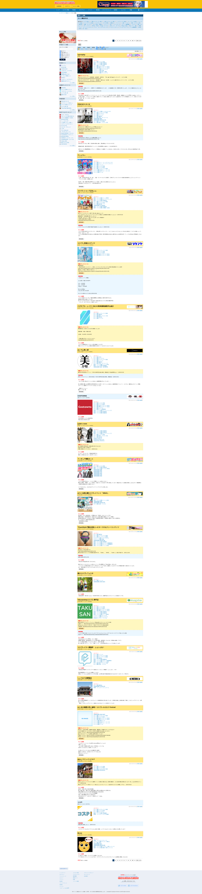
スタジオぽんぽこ (65, 130)
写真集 (74, 10)
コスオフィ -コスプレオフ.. (67, 79)
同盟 (131, 10)
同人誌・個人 (124, 25)
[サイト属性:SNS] (97, 357)
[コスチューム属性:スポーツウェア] (101, 538)
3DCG (93, 25)
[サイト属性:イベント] (98, 115)
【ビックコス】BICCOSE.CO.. (67, 116)
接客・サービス (87, 24)
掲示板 (98, 10)
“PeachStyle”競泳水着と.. (66, 108)
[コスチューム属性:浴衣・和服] (100, 71)
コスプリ (134, 24)
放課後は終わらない (65, 74)
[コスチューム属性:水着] (99, 70)
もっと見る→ (73, 82)
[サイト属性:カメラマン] (99, 113)
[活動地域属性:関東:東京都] (99, 540)
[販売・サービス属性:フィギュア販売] (102, 468)
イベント (90, 10)
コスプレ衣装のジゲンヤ (66, 89)
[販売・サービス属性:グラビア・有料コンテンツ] (104, 846)
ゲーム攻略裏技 (133, 27)
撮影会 (111, 23)
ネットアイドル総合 (132, 21)
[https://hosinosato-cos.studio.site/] (135, 575)
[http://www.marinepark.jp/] (84, 777)
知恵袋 (115, 10)
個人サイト (63, 51)
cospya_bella (64, 141)
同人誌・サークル (104, 25)
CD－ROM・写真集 (97, 24)
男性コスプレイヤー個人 (97, 21)
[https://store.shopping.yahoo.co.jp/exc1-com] (135, 245)
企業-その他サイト (65, 57)
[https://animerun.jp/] (84, 173)
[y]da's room (63, 94)
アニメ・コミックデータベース (100, 27)
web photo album (65, 136)
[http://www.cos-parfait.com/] (135, 192)
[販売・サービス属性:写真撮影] (100, 365)
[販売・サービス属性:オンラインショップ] (102, 199)
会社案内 (86, 876)
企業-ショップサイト (65, 54)
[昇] (84, 48)
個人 (99, 47)
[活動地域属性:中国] (98, 474)
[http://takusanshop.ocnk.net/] (135, 601)
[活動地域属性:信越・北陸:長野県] (101, 367)
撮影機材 (75, 876)
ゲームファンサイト (113, 27)
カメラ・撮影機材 (125, 24)
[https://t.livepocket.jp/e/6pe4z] (84, 725)
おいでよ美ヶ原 (64, 92)
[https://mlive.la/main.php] (84, 851)
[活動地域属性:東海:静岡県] (99, 770)
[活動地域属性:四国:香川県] (99, 502)
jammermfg (63, 67)
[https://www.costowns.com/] (135, 397)
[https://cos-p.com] (84, 820)
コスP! (62, 128)
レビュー (61, 877)
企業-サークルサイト (65, 55)
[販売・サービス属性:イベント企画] (101, 364)
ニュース (123, 10)
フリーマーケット (106, 10)
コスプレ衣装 (105, 23)
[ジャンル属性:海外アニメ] (99, 720)
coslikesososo (64, 68)
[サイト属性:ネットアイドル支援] (101, 536)
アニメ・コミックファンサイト (85, 27)
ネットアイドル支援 (88, 23)
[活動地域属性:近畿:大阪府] (99, 581)
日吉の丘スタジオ (65, 101)
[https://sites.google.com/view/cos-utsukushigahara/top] (135, 351)
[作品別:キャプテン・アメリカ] (100, 618)
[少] (94, 48)
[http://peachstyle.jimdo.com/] (135, 529)
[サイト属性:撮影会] (98, 116)
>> (134, 40)
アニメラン (63, 65)
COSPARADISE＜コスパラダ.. (67, 139)
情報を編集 (139, 59)
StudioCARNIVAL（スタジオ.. (67, 133)
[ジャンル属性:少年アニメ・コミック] (102, 171)
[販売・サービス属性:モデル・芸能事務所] (102, 660)
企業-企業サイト (64, 52)
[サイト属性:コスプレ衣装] (99, 61)
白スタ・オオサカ (65, 114)
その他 (139, 27)
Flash (97, 25)
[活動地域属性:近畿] (98, 469)
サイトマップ (87, 874)
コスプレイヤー (76, 874)
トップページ (62, 13)
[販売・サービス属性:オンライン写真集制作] (103, 543)
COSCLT (63, 77)
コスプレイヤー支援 (121, 21)
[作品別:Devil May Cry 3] (99, 439)
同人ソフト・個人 (133, 25)
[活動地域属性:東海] (98, 475)
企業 (102, 47)
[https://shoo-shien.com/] (135, 679)
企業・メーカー (125, 23)
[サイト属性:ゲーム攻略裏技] (100, 409)
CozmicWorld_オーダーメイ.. (67, 134)
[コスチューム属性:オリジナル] (100, 615)
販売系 (80, 24)
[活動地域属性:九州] (98, 472)
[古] (80, 48)
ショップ (106, 47)
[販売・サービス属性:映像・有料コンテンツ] (103, 847)
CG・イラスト (87, 25)
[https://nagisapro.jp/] (135, 308)
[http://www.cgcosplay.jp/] (135, 56)
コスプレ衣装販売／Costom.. (67, 117)
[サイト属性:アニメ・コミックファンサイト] (103, 163)
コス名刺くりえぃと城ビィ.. (67, 122)
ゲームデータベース (124, 27)
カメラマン (97, 23)
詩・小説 (85, 28)
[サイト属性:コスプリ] (98, 408)
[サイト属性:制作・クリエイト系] (101, 122)
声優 (140, 25)
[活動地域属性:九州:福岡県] (99, 205)
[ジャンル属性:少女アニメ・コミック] (102, 169)
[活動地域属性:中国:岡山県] (99, 686)
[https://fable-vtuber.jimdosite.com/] (135, 649)
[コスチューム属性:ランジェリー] (101, 72)
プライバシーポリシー (89, 872)
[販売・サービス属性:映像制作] (100, 659)
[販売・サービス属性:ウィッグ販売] (101, 198)
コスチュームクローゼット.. (67, 124)
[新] (88, 48)
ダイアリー (82, 10)
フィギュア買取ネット (66, 75)
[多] (92, 48)
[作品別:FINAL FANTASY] (99, 440)
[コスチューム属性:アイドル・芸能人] (102, 841)
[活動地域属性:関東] (98, 118)
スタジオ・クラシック (66, 127)
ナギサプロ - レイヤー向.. (66, 70)
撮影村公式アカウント (66, 81)
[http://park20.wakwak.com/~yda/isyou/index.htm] (135, 425)
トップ (57, 10)
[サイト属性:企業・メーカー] (100, 504)
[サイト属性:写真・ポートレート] (101, 117)
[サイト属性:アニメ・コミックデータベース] (103, 162)
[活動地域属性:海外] (98, 844)
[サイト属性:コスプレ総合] (99, 65)
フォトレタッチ (116, 24)
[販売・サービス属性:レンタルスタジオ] (102, 111)
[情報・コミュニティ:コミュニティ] (101, 687)
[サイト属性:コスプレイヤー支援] (101, 112)
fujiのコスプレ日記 (65, 142)
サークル (99, 49)
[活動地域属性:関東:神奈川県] (100, 120)
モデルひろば (64, 125)
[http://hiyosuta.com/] (84, 122)
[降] (83, 48)
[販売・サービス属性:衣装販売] (100, 64)
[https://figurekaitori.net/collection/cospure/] (135, 460)
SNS (80, 28)
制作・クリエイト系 (135, 23)
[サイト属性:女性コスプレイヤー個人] (102, 66)
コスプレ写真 (65, 10)
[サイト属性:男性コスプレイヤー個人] (102, 68)
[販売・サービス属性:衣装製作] (100, 63)
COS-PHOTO (64, 144)
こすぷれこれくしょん (66, 131)
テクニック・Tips (107, 24)
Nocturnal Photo (64, 119)
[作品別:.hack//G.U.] (98, 438)
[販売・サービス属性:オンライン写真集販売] (103, 544)
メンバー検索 (76, 881)
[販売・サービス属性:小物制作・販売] (102, 207)
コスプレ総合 (86, 21)
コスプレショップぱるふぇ (67, 103)
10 (132, 40)
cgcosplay (63, 87)
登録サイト (68, 13)
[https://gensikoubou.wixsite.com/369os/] (135, 495)
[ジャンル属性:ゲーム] (98, 172)
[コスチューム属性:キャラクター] (101, 69)
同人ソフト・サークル (115, 25)
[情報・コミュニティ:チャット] (100, 840)
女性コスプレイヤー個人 (109, 21)
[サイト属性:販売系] (98, 204)
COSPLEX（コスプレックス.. (67, 137)
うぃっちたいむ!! (64, 120)
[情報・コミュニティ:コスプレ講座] (101, 814)
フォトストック (63, 876)
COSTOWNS (64, 72)
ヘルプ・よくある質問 (64, 888)
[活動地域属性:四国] (98, 473)
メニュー (142, 10)
